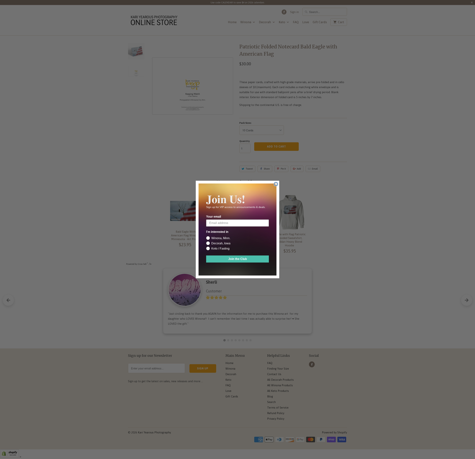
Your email (213, 216)
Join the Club (237, 258)
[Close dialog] (276, 184)
